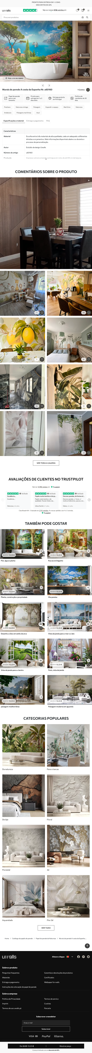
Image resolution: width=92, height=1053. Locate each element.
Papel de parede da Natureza (46, 938)
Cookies (47, 1003)
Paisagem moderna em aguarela (60, 706)
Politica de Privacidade (11, 999)
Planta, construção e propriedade (14, 597)
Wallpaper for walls (51, 982)
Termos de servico (51, 999)
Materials (6, 977)
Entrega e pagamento (10, 982)
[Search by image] (82, 17)
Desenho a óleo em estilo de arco (14, 634)
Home (7, 938)
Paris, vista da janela (56, 670)
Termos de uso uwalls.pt (11, 1008)
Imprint (5, 1003)
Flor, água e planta (8, 561)
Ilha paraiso (52, 597)
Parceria (47, 1008)
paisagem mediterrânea (10, 706)
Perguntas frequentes (10, 973)
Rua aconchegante (55, 561)
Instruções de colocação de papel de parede (19, 987)
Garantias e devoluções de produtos (58, 973)
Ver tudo (46, 928)
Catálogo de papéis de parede (22, 938)
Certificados (49, 977)
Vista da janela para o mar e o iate (61, 634)
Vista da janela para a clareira (12, 670)
